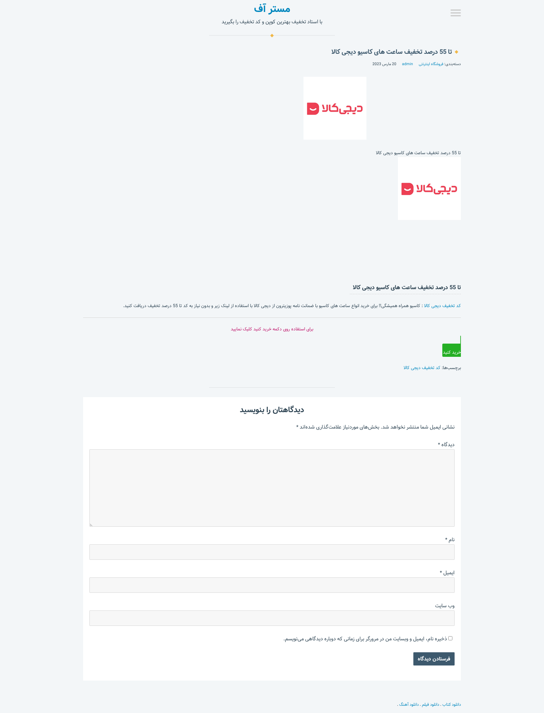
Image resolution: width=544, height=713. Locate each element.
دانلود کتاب (451, 704)
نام (450, 540)
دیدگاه (446, 445)
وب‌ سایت (445, 606)
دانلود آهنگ (409, 704)
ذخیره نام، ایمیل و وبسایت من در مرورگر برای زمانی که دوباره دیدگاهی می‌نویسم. (365, 639)
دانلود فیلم (430, 704)
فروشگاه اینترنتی (431, 64)
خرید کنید (452, 352)
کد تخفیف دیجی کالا (442, 306)
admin (407, 64)
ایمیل (447, 573)
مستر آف (272, 8)
